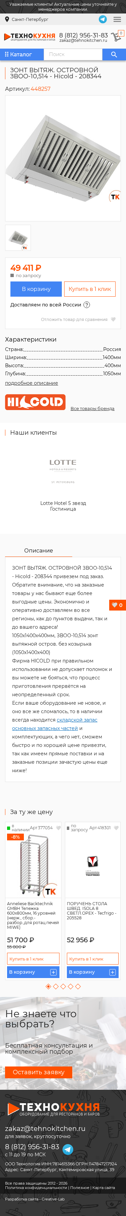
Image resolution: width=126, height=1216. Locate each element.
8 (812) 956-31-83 (83, 35)
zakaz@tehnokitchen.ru (83, 40)
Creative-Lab (53, 1199)
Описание (38, 550)
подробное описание (31, 383)
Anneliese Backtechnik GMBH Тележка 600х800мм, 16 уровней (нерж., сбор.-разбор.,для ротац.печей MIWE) (33, 915)
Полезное (79, 1187)
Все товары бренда (93, 408)
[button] (48, 987)
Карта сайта (103, 1187)
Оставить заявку (39, 1072)
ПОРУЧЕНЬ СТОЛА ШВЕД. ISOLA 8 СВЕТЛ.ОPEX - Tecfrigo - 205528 (92, 910)
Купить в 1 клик (90, 289)
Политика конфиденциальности (36, 1187)
